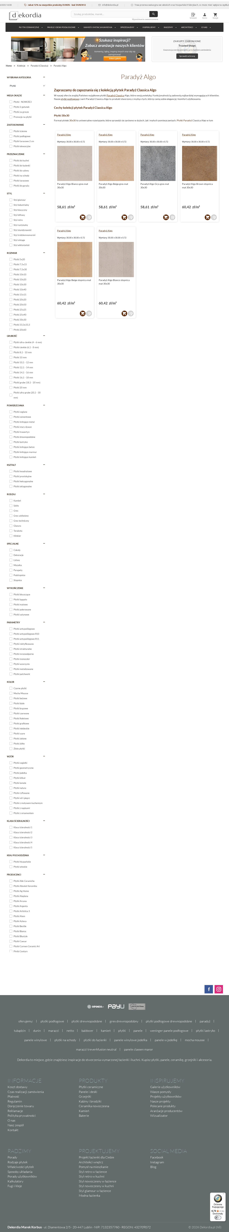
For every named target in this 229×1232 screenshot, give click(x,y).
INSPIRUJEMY (149, 27)
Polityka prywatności (22, 1116)
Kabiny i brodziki (90, 1101)
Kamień (84, 1111)
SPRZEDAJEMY (127, 27)
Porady (12, 1157)
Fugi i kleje (15, 1186)
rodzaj (11, 494)
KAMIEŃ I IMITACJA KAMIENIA (98, 27)
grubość (12, 336)
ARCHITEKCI (187, 27)
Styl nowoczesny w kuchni (96, 1186)
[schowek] (89, 217)
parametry (13, 622)
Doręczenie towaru (21, 1106)
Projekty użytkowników (165, 1096)
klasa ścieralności (18, 821)
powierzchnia (15, 405)
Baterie (84, 1116)
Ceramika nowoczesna (94, 1106)
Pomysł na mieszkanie (93, 1167)
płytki (122, 1031)
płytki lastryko (205, 1031)
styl (9, 193)
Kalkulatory (15, 1181)
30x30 (72, 120)
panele (137, 1031)
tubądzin (20, 1031)
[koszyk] (82, 217)
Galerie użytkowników (165, 1087)
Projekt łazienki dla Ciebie (96, 1157)
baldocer (87, 1031)
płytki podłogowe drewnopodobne (169, 1021)
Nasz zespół (16, 1125)
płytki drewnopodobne (87, 1021)
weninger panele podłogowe (169, 1031)
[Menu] (224, 1195)
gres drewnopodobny (124, 1021)
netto (70, 1031)
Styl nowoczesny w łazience (97, 1181)
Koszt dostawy (17, 1087)
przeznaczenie (15, 154)
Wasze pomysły (160, 1092)
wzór (10, 756)
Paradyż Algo (64, 134)
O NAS (204, 27)
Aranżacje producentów (166, 1111)
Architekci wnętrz (91, 1162)
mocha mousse (195, 1040)
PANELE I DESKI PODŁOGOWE (61, 27)
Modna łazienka (89, 1195)
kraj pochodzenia (18, 855)
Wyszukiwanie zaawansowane (145, 19)
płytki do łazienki (95, 1040)
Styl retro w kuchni (91, 1176)
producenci (14, 874)
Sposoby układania (20, 1172)
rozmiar (12, 253)
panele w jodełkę (166, 1040)
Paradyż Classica (115, 95)
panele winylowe (35, 1040)
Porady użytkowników (22, 1176)
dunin (37, 1031)
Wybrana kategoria (19, 77)
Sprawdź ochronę (187, 56)
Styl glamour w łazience (95, 1191)
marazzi (53, 1031)
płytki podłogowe (70, 99)
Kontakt (13, 1130)
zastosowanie (15, 124)
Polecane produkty (163, 1106)
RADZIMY (168, 27)
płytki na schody (65, 1040)
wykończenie (15, 588)
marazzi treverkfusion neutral (96, 1049)
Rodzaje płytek (17, 1162)
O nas (11, 1120)
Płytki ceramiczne (29, 27)
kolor (10, 682)
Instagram (157, 1162)
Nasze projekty (160, 1101)
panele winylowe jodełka (130, 1040)
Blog (153, 1167)
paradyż (205, 1021)
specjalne (13, 543)
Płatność (13, 1096)
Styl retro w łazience (93, 1172)
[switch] (218, 1218)
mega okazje (14, 95)
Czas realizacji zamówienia (26, 1092)
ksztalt (11, 465)
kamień (106, 1031)
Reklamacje (15, 1111)
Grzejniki (85, 1096)
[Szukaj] (153, 14)
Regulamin (15, 1101)
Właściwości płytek (21, 1167)
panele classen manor (138, 1049)
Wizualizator (159, 1116)
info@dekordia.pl (95, 5)
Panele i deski (88, 1092)
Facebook (156, 1157)
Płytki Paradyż (184, 120)
